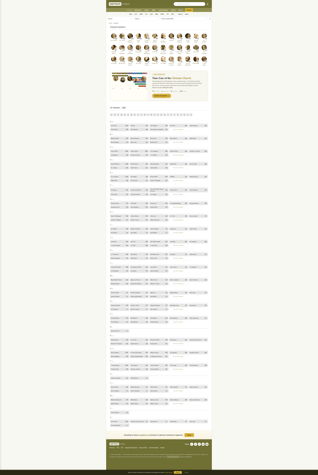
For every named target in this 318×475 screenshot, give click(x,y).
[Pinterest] (203, 444)
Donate (189, 10)
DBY (172, 14)
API (122, 447)
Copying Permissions (131, 447)
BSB (130, 14)
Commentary (163, 10)
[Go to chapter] (210, 19)
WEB (141, 14)
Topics (146, 10)
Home (110, 23)
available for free (144, 435)
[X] (195, 444)
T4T (167, 14)
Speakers (137, 10)
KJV (135, 14)
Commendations (154, 447)
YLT (146, 14)
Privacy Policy (143, 447)
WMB (162, 14)
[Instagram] (199, 444)
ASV (151, 14)
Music (187, 14)
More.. (181, 10)
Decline (187, 472)
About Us (112, 447)
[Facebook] (191, 444)
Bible (154, 10)
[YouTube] (207, 444)
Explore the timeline (161, 95)
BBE (156, 14)
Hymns (180, 14)
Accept (178, 472)
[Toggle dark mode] (207, 4)
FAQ (118, 447)
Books (173, 10)
